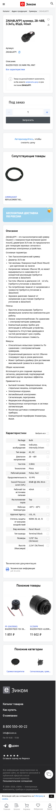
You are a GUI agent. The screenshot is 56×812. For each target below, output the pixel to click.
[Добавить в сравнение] (48, 24)
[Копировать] (19, 52)
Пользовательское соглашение (17, 781)
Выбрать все (40, 433)
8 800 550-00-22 (15, 727)
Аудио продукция (19, 11)
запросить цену (32, 82)
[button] (28, 37)
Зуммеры (33, 11)
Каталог (6, 11)
